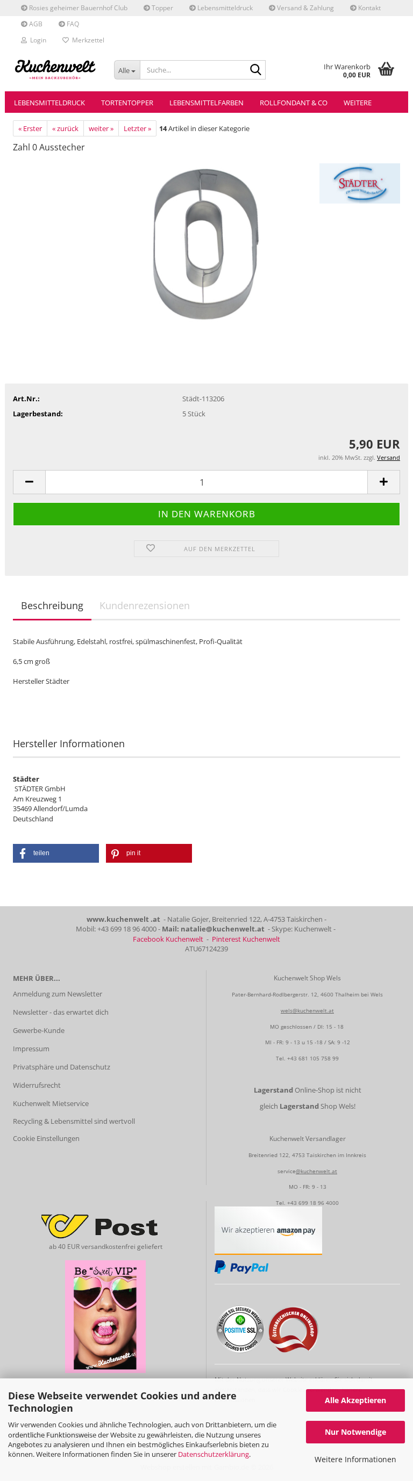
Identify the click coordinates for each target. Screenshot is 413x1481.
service (286, 1171)
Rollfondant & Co (293, 102)
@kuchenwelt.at (316, 1171)
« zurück (65, 128)
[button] (29, 482)
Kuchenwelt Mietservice (51, 1103)
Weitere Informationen (355, 1459)
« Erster (30, 128)
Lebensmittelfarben (206, 102)
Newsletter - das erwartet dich (61, 1012)
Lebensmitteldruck (224, 7)
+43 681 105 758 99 (313, 1058)
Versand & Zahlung (304, 7)
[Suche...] (255, 70)
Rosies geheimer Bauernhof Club (77, 7)
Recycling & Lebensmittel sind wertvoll (74, 1121)
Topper (161, 7)
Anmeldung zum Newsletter (57, 994)
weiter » (101, 128)
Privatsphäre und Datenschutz (61, 1067)
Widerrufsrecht (37, 1085)
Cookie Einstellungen (46, 1138)
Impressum (31, 1048)
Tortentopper (127, 102)
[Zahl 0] (206, 243)
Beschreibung (52, 605)
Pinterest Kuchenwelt (246, 939)
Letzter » (137, 128)
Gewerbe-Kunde (39, 1030)
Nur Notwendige (355, 1432)
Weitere (358, 102)
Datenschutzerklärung (213, 1454)
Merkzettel (86, 40)
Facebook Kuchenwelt (168, 939)
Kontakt (369, 7)
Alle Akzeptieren (355, 1400)
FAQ (72, 23)
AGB (34, 23)
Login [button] (36, 40)
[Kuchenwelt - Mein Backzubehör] (55, 69)
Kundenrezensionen (144, 605)
